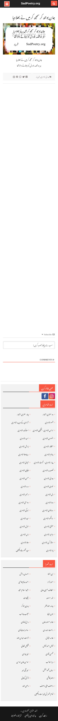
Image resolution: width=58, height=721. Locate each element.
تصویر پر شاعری (48, 469)
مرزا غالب (49, 661)
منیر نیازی (25, 653)
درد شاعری (25, 485)
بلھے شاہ (26, 597)
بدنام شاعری (49, 453)
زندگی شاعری (24, 509)
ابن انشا (50, 573)
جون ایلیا (50, 613)
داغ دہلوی (25, 621)
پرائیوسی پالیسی (30, 715)
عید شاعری (25, 517)
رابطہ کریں (43, 715)
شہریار (38, 76)
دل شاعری (49, 493)
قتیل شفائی (25, 645)
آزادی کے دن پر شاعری (20, 421)
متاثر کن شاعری (47, 541)
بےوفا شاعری (23, 453)
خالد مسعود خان (48, 621)
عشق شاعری (48, 525)
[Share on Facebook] (27, 76)
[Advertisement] (29, 203)
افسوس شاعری (48, 437)
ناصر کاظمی (50, 677)
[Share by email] (14, 76)
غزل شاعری (24, 525)
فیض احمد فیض (48, 645)
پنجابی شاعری (24, 469)
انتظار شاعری (48, 445)
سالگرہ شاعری (48, 517)
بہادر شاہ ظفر (49, 605)
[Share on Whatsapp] (20, 76)
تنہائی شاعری (24, 461)
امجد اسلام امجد (23, 589)
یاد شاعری (49, 549)
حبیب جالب (24, 613)
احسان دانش (24, 573)
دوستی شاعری (24, 501)
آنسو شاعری (49, 421)
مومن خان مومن (22, 661)
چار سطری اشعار (23, 413)
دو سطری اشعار (48, 413)
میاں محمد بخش (48, 669)
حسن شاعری (24, 477)
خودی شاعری (48, 485)
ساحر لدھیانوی (23, 629)
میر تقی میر (25, 669)
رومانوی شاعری (48, 509)
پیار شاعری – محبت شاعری (43, 461)
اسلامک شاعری (23, 429)
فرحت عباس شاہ (23, 637)
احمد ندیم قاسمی (24, 581)
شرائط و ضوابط (16, 715)
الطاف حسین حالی (47, 589)
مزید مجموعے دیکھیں (22, 549)
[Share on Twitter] (23, 76)
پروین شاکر (25, 605)
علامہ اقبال (49, 637)
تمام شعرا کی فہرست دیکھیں (44, 693)
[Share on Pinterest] (17, 76)
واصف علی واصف (46, 685)
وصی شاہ (26, 685)
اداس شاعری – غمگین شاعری (43, 429)
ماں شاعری (25, 533)
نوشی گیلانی (25, 677)
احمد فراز (50, 581)
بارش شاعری (24, 445)
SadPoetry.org (30, 3)
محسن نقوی (49, 653)
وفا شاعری (25, 541)
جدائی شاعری (45, 76)
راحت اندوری (48, 629)
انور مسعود (49, 597)
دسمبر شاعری (24, 493)
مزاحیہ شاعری (48, 533)
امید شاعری (24, 437)
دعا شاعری (49, 501)
